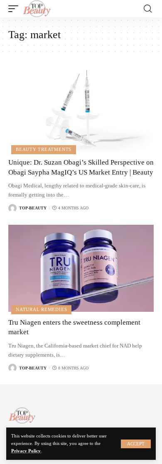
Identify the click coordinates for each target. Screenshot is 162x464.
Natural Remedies (41, 309)
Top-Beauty (33, 208)
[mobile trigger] (15, 8)
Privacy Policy (26, 451)
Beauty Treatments (43, 149)
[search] (148, 8)
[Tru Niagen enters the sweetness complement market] (81, 268)
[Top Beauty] (36, 8)
